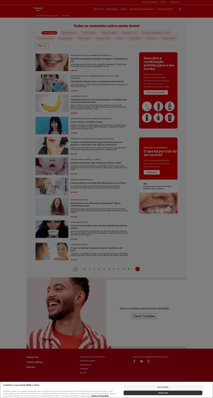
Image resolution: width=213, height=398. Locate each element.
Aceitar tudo (163, 393)
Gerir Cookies (162, 387)
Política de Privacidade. (100, 396)
